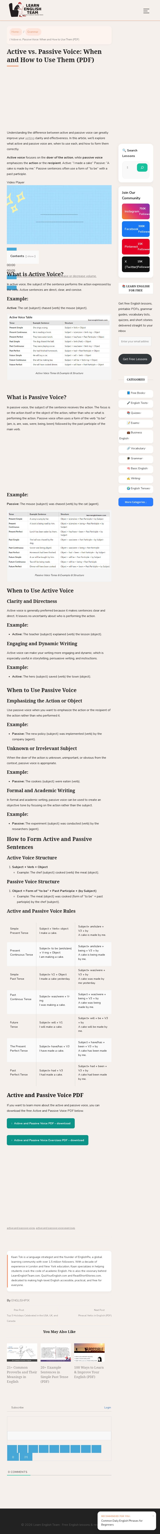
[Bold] (12, 1449)
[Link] (96, 1449)
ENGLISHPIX (20, 1300)
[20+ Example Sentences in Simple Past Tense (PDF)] (56, 1352)
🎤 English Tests (137, 403)
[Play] (12, 250)
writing (29, 138)
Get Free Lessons (135, 359)
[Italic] (23, 1449)
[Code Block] (86, 1449)
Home (15, 32)
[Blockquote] (75, 1449)
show (30, 256)
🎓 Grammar (134, 458)
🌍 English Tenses (138, 488)
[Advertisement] (59, 100)
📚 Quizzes (133, 413)
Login (107, 1407)
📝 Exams (133, 423)
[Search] (142, 167)
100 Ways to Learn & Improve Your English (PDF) (89, 1372)
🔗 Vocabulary (136, 448)
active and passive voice (21, 1228)
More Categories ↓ (136, 502)
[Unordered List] (65, 1449)
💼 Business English (130, 435)
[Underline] (33, 1449)
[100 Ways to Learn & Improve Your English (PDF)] (89, 1352)
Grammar (32, 32)
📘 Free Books (136, 393)
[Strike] (44, 1449)
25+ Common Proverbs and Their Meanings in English (22, 1374)
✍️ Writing (133, 478)
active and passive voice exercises (55, 1228)
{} (13, 1457)
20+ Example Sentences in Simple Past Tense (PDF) (54, 1374)
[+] (26, 1457)
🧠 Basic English (137, 468)
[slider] (11, 265)
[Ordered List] (54, 1449)
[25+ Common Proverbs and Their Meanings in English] (22, 1352)
